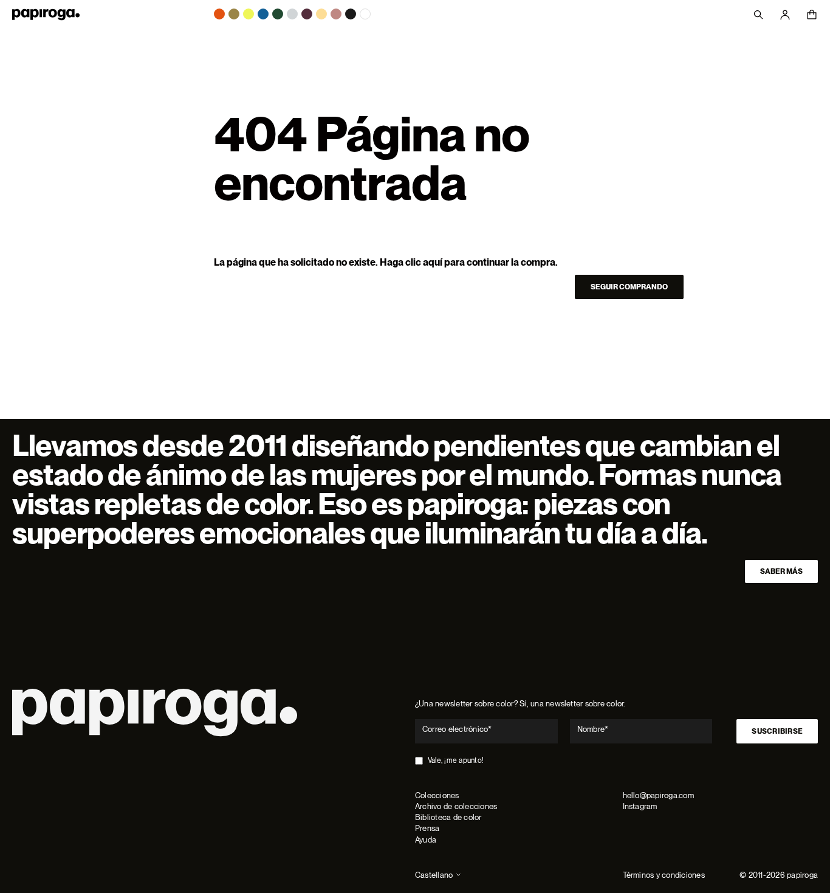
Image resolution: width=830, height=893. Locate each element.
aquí (432, 262)
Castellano (434, 875)
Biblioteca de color (448, 817)
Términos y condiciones (664, 875)
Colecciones (437, 795)
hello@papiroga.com (658, 795)
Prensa (427, 828)
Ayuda (425, 839)
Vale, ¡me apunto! (456, 760)
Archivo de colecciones (456, 806)
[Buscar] (758, 14)
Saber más (781, 571)
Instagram (640, 806)
